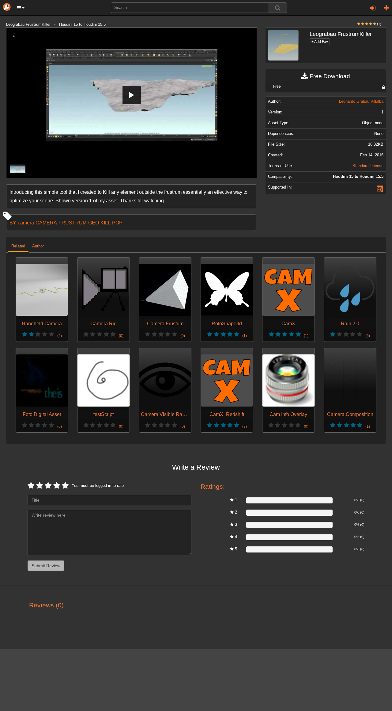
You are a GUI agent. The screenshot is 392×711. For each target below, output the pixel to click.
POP (117, 222)
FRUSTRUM (72, 222)
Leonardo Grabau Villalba (361, 101)
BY (12, 222)
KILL (105, 222)
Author (38, 246)
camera (26, 222)
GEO (93, 222)
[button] (21, 7)
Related (18, 246)
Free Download (329, 76)
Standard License (367, 166)
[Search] (278, 7)
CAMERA (46, 222)
